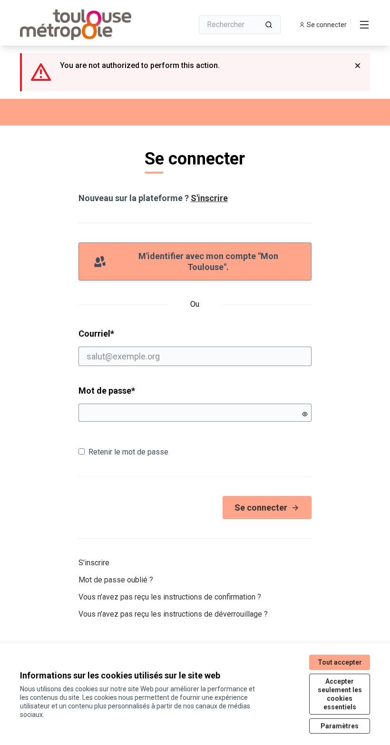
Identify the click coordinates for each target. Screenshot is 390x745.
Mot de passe (106, 391)
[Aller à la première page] (83, 25)
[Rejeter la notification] (357, 65)
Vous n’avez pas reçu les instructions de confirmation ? (169, 596)
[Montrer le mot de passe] (305, 414)
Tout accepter (340, 662)
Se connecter (260, 508)
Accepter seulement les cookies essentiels (340, 694)
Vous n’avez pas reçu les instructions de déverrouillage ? (173, 614)
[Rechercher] (268, 25)
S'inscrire (209, 198)
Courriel (132, 333)
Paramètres (340, 726)
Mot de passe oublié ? (115, 579)
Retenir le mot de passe (128, 451)
